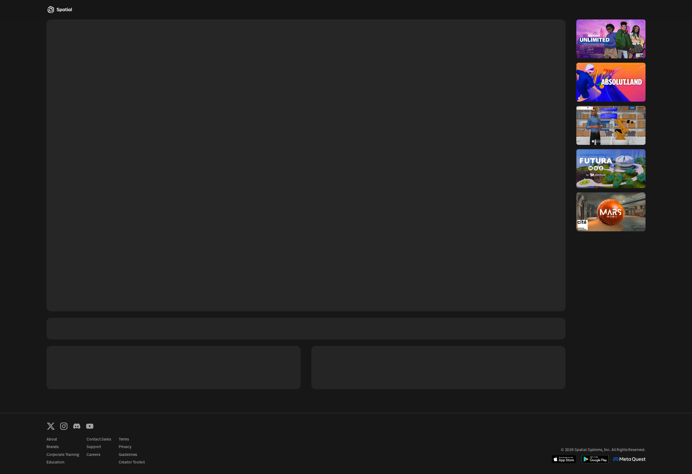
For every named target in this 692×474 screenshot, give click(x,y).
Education (55, 462)
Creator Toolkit (132, 462)
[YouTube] (89, 426)
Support (93, 447)
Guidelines (128, 455)
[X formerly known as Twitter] (50, 426)
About (51, 440)
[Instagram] (63, 426)
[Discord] (76, 426)
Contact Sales (98, 440)
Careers (93, 455)
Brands (52, 447)
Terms (124, 440)
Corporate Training (62, 455)
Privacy (125, 447)
